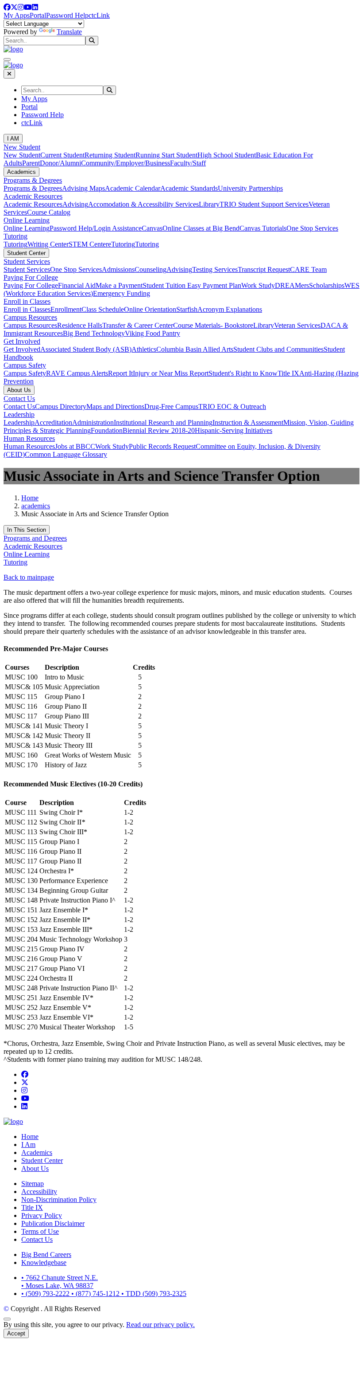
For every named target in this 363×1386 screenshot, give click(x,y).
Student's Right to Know (243, 373)
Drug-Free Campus (171, 406)
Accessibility (39, 1191)
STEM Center (88, 244)
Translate (69, 31)
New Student (22, 147)
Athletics (143, 349)
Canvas (152, 228)
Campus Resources (30, 317)
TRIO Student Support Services (264, 204)
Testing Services (215, 269)
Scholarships (326, 285)
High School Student (226, 155)
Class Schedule (102, 309)
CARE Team (308, 269)
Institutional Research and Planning (163, 422)
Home (30, 498)
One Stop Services (312, 228)
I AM (13, 138)
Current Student (62, 155)
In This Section (26, 529)
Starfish (186, 309)
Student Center (26, 253)
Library (209, 204)
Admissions (118, 269)
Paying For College (31, 277)
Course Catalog (48, 212)
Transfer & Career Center (137, 325)
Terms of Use (40, 1231)
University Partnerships (250, 188)
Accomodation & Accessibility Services (143, 204)
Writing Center (48, 244)
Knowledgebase (43, 1262)
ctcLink (99, 15)
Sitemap (32, 1183)
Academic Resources (33, 196)
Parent (31, 163)
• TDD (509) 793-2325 (153, 1293)
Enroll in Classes (27, 301)
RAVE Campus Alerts (77, 373)
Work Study (258, 285)
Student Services (27, 261)
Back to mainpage (29, 577)
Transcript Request (264, 269)
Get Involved (22, 341)
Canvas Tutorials (262, 228)
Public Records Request (162, 446)
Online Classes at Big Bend (200, 228)
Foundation (107, 430)
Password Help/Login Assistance (96, 228)
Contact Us (19, 398)
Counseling (150, 269)
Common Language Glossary (66, 454)
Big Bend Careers (46, 1254)
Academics (21, 172)
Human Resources (29, 438)
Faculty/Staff (188, 163)
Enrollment (65, 309)
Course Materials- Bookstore (213, 325)
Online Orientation (150, 309)
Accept (16, 1333)
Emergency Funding (121, 293)
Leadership (19, 414)
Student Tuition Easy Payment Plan (192, 285)
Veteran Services (297, 325)
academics (35, 506)
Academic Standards (189, 188)
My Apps (17, 15)
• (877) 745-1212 (96, 1293)
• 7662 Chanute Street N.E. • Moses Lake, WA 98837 (59, 1281)
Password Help (67, 15)
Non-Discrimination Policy (59, 1199)
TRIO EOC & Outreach (232, 406)
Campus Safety (25, 365)
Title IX (288, 373)
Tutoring (15, 236)
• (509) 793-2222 (46, 1293)
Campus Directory (60, 406)
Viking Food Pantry (152, 333)
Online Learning (27, 220)
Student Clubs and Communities (278, 349)
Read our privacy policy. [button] (160, 1324)
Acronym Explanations (229, 309)
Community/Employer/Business (125, 163)
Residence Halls (79, 325)
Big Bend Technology (94, 333)
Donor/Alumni (60, 163)
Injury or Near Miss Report (171, 373)
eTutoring (121, 244)
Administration (93, 422)
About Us (19, 390)
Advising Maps (83, 188)
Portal (38, 15)
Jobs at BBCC (75, 446)
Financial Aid (77, 285)
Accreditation (53, 422)
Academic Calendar (132, 188)
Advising (75, 204)
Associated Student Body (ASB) (85, 349)
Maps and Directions (115, 406)
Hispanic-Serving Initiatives (233, 430)
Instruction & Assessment (247, 422)
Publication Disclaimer (53, 1223)
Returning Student (110, 155)
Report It (120, 373)
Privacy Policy (41, 1215)
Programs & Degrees (33, 180)
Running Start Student (166, 155)
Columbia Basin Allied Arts (194, 349)
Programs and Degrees (35, 538)
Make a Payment (119, 285)
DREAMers (292, 285)
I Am (28, 1144)
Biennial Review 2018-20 (159, 430)
